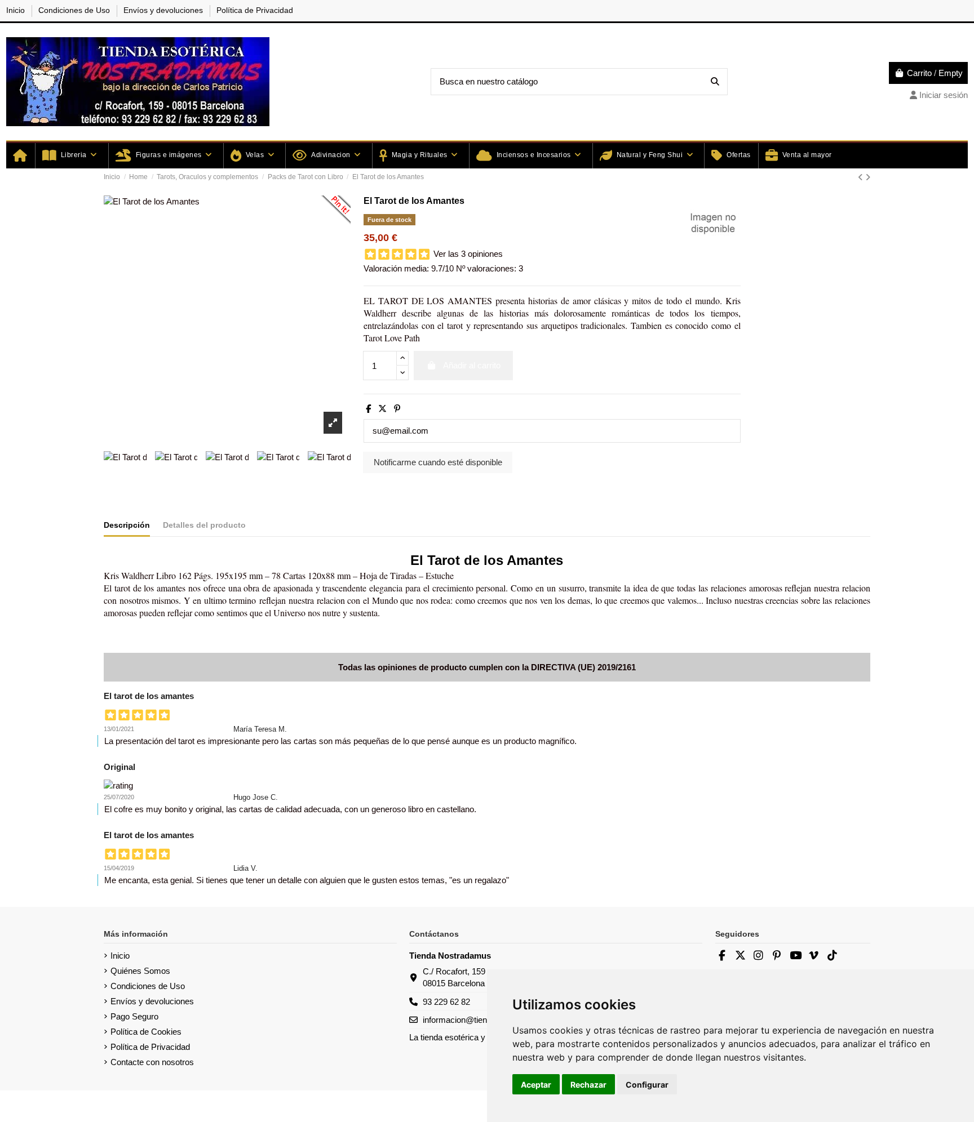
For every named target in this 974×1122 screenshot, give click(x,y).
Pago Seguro (134, 1016)
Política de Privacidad (254, 10)
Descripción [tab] (127, 524)
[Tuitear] (382, 408)
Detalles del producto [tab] (204, 524)
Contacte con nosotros (152, 1062)
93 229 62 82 (446, 1002)
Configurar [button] (647, 1084)
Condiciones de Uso (75, 10)
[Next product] (867, 177)
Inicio (16, 10)
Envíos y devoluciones (164, 10)
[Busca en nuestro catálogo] (715, 82)
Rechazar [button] (588, 1084)
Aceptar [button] (536, 1084)
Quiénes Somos (140, 971)
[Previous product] (861, 177)
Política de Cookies (145, 1031)
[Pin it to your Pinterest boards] (334, 212)
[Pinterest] (397, 408)
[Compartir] (368, 408)
